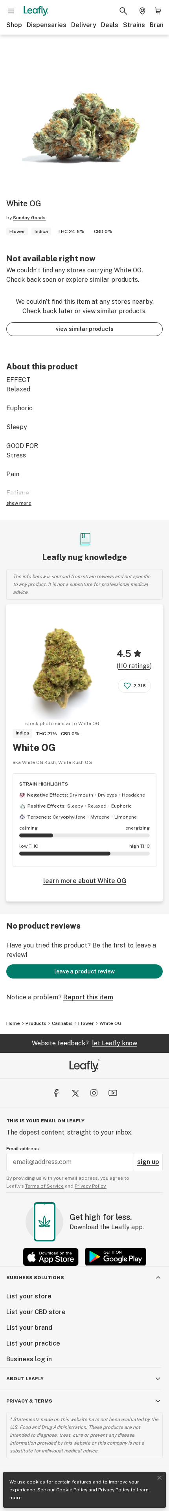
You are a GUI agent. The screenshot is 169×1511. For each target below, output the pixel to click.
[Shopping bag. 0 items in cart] (158, 11)
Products (36, 1023)
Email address (22, 1148)
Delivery (83, 25)
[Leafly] (36, 11)
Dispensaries (46, 25)
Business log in (29, 1359)
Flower (86, 1023)
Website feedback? (84, 1043)
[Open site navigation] (11, 11)
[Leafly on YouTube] (112, 1093)
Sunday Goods (29, 217)
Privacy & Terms (29, 1401)
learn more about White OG (84, 881)
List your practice (33, 1343)
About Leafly (25, 1378)
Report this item (88, 997)
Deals (109, 25)
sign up (148, 1162)
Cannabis (62, 1023)
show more (18, 503)
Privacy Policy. (91, 1186)
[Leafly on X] (75, 1093)
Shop (14, 25)
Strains (134, 25)
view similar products (85, 329)
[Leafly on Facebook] (56, 1093)
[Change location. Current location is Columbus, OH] (142, 11)
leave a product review (84, 971)
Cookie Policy (71, 1490)
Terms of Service (44, 1186)
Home (13, 1023)
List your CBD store (36, 1312)
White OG (34, 747)
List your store (28, 1296)
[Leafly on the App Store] (51, 1257)
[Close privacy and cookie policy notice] (159, 1478)
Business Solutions (35, 1277)
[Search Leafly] (123, 11)
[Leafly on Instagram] (93, 1093)
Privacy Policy (113, 1490)
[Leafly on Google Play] (115, 1257)
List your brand (29, 1327)
